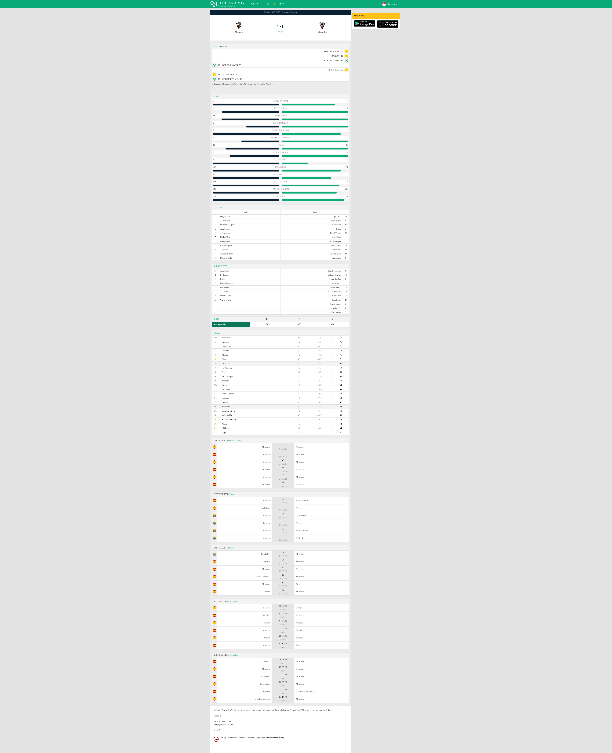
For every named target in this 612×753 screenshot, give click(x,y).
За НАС (217, 730)
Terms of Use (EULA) (222, 721)
